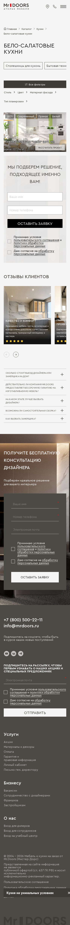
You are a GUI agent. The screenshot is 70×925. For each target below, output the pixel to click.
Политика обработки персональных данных (35, 887)
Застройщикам (14, 805)
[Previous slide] (6, 354)
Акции (8, 741)
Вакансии (10, 790)
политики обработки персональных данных (29, 244)
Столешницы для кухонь (23, 65)
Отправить (35, 712)
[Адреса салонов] (47, 6)
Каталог (27, 28)
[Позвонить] (54, 6)
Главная (12, 28)
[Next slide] (16, 354)
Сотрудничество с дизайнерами (27, 795)
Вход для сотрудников (20, 830)
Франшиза (11, 800)
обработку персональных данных (34, 252)
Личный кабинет (15, 764)
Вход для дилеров (17, 825)
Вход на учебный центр (21, 835)
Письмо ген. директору (21, 769)
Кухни (40, 28)
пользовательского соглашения (36, 239)
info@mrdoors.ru (21, 625)
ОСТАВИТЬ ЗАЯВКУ (35, 223)
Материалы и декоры (19, 746)
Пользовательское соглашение (26, 881)
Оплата (9, 751)
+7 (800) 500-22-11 (23, 619)
